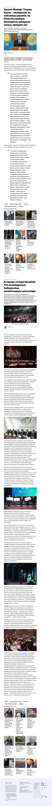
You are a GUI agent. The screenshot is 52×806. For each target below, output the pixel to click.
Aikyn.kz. (6, 344)
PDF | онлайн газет (35, 787)
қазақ (6, 204)
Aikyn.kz (6, 61)
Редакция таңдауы (13, 279)
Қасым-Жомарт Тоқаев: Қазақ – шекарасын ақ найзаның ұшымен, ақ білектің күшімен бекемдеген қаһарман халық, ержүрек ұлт (18, 17)
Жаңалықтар (6, 279)
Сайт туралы (36, 783)
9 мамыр (21, 206)
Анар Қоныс (9, 326)
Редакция (36, 784)
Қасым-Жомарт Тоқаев (15, 204)
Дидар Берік (10, 52)
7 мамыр (26, 204)
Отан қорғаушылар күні (10, 206)
